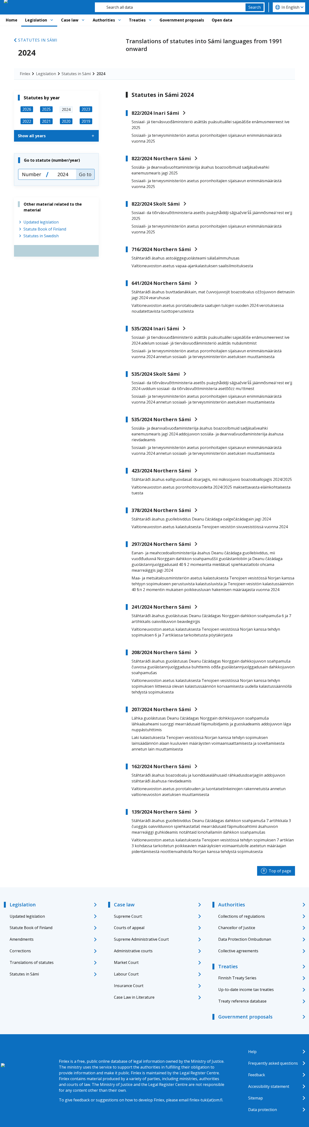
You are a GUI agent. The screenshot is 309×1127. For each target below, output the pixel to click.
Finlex (25, 73)
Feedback (256, 1074)
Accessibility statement (268, 1086)
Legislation (36, 20)
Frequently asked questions (273, 1063)
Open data (222, 20)
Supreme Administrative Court (141, 939)
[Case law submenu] (83, 20)
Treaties (137, 20)
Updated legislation (41, 222)
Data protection (262, 1109)
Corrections (20, 951)
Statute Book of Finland (44, 229)
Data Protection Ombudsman (244, 939)
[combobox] (170, 7)
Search (254, 7)
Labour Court (126, 974)
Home (11, 20)
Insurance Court (128, 985)
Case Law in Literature (134, 997)
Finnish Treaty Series (237, 978)
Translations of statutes (32, 962)
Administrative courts (133, 951)
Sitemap (255, 1098)
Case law (69, 20)
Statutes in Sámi (37, 40)
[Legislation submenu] (51, 20)
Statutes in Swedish (41, 235)
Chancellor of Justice (236, 927)
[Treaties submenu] (150, 20)
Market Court (126, 962)
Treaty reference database (242, 1001)
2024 (101, 73)
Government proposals (182, 20)
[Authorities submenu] (119, 20)
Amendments (22, 939)
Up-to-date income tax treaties (246, 989)
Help (252, 1051)
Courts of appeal (129, 927)
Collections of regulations (241, 916)
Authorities (104, 20)
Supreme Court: (128, 916)
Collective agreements (238, 951)
